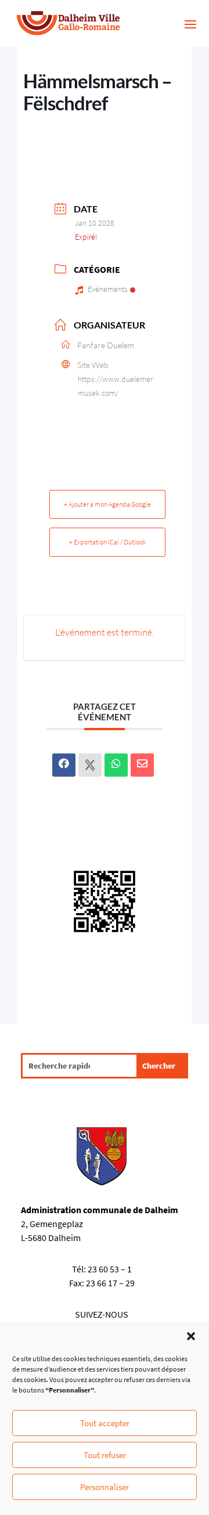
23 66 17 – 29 (110, 1283)
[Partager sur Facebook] (63, 765)
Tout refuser (105, 1454)
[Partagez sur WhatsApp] (116, 765)
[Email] (142, 765)
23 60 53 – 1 (110, 1269)
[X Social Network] (90, 765)
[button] (191, 1336)
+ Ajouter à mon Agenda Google (107, 504)
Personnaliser (104, 1486)
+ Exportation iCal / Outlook (107, 542)
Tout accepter (104, 1423)
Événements (108, 289)
